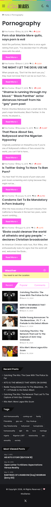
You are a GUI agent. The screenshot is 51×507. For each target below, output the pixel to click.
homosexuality (9, 431)
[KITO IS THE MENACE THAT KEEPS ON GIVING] (10, 308)
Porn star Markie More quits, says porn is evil (22, 37)
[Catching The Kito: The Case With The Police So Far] (10, 296)
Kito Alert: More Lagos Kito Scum (19, 401)
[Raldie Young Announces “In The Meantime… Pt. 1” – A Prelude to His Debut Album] (10, 321)
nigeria (6, 435)
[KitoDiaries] (18, 5)
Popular (23, 285)
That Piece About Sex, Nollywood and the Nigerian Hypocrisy (22, 136)
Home (7, 15)
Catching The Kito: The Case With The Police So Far (34, 294)
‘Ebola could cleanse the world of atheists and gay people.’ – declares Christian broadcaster (25, 236)
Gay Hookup (31, 421)
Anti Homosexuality (11, 416)
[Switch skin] (42, 7)
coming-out (27, 416)
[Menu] (3, 7)
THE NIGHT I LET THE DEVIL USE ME (24, 67)
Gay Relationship (10, 426)
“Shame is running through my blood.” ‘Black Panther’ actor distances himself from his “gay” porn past (24, 98)
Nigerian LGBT (19, 435)
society (18, 440)
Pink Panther (9, 31)
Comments (39, 285)
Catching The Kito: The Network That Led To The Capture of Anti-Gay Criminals (32, 335)
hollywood (25, 426)
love (34, 431)
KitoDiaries (25, 494)
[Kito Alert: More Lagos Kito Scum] (10, 351)
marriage (43, 431)
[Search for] (47, 7)
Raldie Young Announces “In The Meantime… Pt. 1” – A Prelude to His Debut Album (34, 320)
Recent (9, 285)
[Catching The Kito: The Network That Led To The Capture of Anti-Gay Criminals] (10, 335)
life (27, 431)
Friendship (8, 421)
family (38, 416)
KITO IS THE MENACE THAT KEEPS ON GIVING (32, 306)
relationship (33, 435)
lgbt (20, 431)
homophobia (38, 426)
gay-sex (19, 421)
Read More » (12, 57)
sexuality (7, 440)
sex (43, 435)
